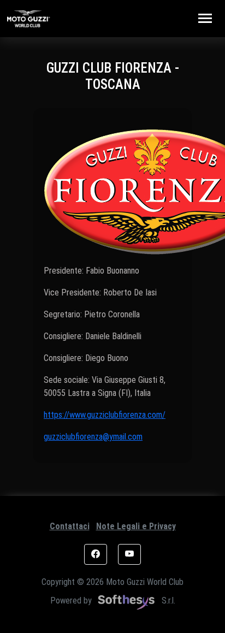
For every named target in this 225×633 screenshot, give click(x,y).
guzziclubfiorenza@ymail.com (93, 436)
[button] (95, 554)
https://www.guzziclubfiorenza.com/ (104, 415)
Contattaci (70, 526)
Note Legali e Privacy (136, 526)
